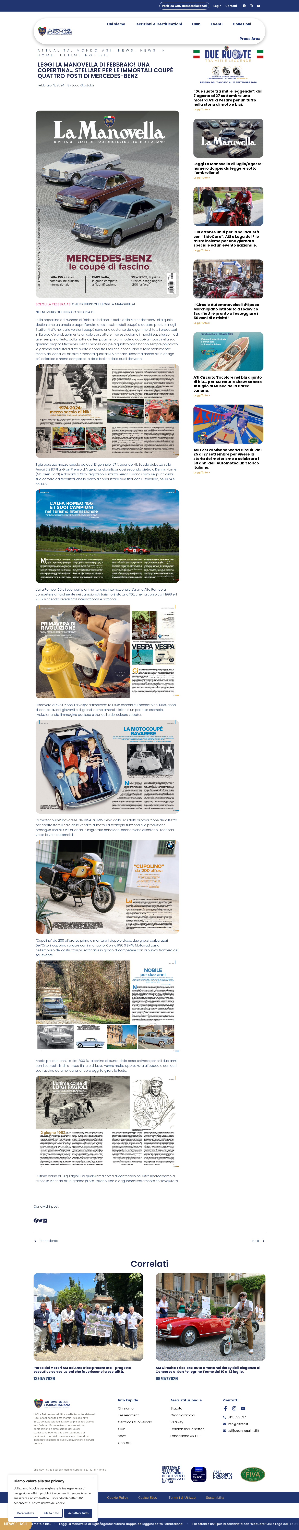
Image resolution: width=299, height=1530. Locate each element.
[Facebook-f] (225, 1408)
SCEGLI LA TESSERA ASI (53, 304)
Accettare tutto (78, 1513)
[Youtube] (258, 6)
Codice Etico (148, 1498)
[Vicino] (93, 1477)
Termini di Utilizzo (182, 1498)
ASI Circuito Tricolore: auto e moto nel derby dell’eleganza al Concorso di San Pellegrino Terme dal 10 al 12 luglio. (208, 1369)
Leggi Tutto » (201, 109)
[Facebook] (244, 6)
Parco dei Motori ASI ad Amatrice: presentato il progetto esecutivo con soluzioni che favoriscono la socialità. (82, 1369)
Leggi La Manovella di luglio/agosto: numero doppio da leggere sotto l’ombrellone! (228, 168)
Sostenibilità (215, 1498)
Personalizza (25, 1513)
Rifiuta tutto (51, 1513)
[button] (36, 1220)
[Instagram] (251, 6)
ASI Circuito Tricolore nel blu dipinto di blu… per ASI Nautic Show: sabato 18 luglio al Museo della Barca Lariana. (227, 384)
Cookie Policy (117, 1498)
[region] (53, 1498)
